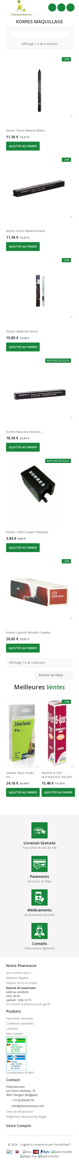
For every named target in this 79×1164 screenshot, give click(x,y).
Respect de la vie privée (21, 983)
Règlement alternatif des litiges (26, 1117)
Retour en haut (53, 675)
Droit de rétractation (19, 1111)
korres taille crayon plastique (27, 532)
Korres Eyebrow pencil (22, 331)
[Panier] (70, 7)
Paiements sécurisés (19, 1018)
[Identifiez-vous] (61, 7)
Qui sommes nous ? (19, 973)
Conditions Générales (20, 1023)
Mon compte (14, 1033)
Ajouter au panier (23, 146)
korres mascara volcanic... (24, 432)
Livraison (12, 1028)
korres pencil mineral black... (26, 130)
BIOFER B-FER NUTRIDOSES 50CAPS (57, 775)
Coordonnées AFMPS (20, 1072)
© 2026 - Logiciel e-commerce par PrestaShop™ (39, 1144)
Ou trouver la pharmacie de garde (28, 1004)
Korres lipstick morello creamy (28, 632)
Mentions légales (17, 978)
